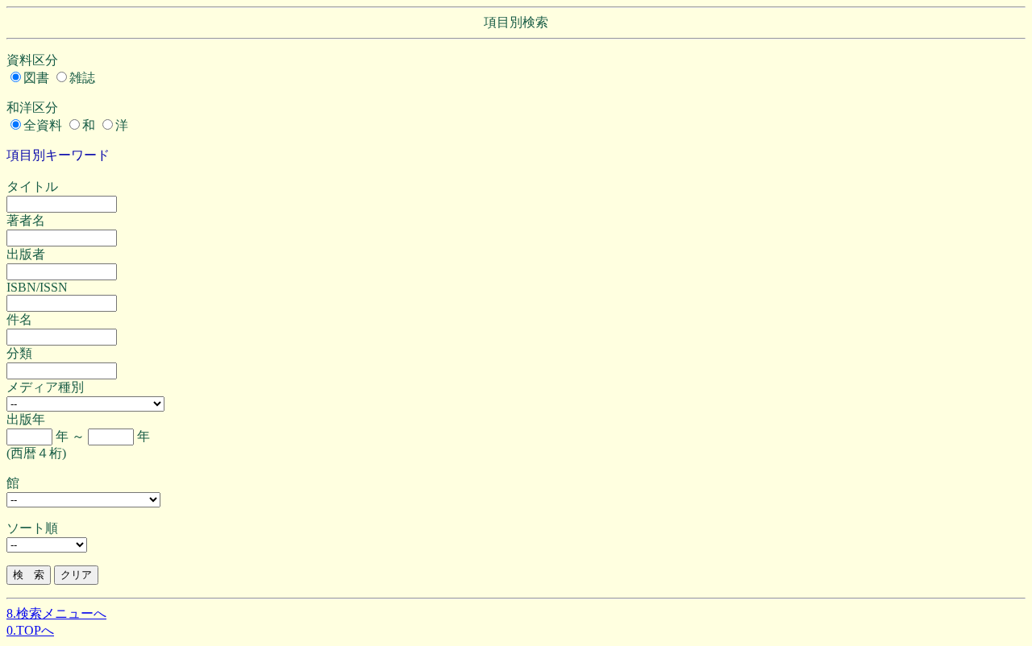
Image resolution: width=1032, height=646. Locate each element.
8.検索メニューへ (56, 613)
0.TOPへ (30, 630)
